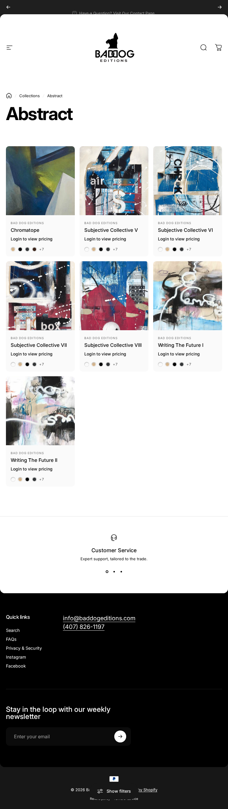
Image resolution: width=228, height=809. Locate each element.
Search (13, 630)
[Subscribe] (120, 736)
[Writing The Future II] (40, 410)
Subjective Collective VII (39, 345)
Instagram (16, 657)
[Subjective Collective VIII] (114, 295)
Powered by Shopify (138, 789)
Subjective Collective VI (185, 230)
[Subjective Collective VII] (40, 295)
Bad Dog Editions (27, 223)
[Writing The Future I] (187, 295)
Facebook (16, 665)
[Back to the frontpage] (9, 96)
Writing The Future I (180, 345)
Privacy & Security (24, 648)
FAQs (11, 639)
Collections (29, 95)
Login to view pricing (32, 238)
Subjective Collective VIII (113, 345)
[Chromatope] (40, 180)
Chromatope (25, 230)
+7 (41, 249)
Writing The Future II (34, 460)
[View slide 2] (114, 571)
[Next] (219, 7)
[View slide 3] (121, 571)
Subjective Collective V (111, 230)
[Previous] (8, 7)
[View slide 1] (106, 571)
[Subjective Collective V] (114, 180)
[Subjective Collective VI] (187, 180)
